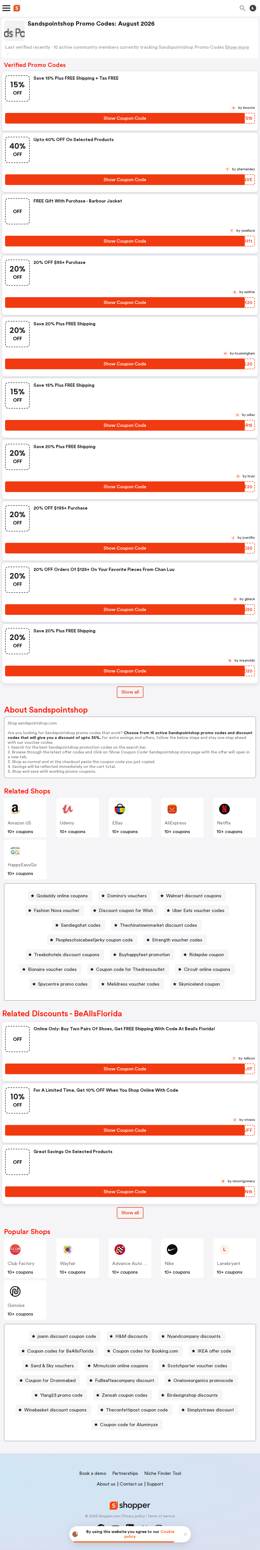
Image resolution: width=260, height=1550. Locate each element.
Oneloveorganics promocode (203, 1380)
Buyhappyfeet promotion (144, 954)
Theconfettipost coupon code (137, 1410)
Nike (169, 1263)
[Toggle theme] (253, 8)
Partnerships (125, 1473)
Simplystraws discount (210, 1410)
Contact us (131, 1484)
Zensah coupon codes (125, 1395)
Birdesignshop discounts (192, 1395)
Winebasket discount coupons (55, 1410)
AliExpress (175, 823)
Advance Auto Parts (133, 1263)
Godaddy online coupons (62, 896)
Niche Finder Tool (162, 1473)
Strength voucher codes (177, 940)
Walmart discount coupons (193, 896)
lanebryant (228, 1263)
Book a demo (92, 1473)
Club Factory (21, 1263)
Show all (130, 692)
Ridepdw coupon (206, 954)
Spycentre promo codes (63, 984)
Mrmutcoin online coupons (120, 1365)
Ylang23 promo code (61, 1395)
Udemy (67, 823)
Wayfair (68, 1263)
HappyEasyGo (22, 865)
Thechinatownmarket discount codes (158, 925)
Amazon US (19, 823)
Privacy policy (133, 1516)
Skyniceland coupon (199, 984)
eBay (117, 823)
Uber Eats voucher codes (198, 910)
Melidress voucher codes (133, 984)
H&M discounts (131, 1336)
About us (106, 1484)
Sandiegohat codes (81, 925)
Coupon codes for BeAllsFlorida (60, 1351)
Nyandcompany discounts (194, 1336)
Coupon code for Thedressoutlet (130, 969)
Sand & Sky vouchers (52, 1365)
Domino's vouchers (127, 896)
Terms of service (161, 1516)
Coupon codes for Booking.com (145, 1351)
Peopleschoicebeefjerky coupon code (94, 940)
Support (155, 1484)
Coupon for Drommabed (50, 1380)
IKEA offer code (214, 1351)
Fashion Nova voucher (56, 910)
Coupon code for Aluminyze (129, 1424)
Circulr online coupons (207, 969)
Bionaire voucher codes (52, 969)
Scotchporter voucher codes (197, 1365)
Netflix (224, 823)
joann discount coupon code (67, 1336)
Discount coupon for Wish (126, 910)
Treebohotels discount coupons (67, 954)
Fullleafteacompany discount (124, 1380)
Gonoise (16, 1305)
